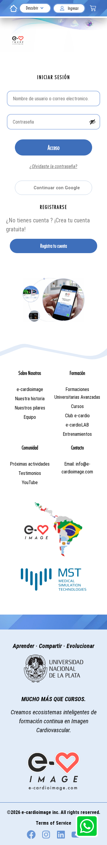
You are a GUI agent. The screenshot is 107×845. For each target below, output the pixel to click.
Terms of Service (53, 823)
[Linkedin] (60, 834)
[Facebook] (31, 834)
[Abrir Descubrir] (42, 8)
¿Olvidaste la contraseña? (53, 166)
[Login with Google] (53, 188)
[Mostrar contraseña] (92, 121)
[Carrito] (92, 8)
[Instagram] (46, 834)
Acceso (53, 147)
